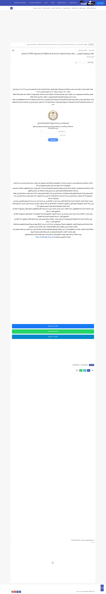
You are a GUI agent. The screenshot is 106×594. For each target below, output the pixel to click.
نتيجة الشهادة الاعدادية (56, 8)
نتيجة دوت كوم (80, 591)
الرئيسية (91, 50)
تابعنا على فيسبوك (53, 326)
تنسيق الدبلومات (66, 8)
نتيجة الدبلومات (74, 8)
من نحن (46, 2)
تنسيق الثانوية (82, 8)
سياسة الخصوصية (62, 2)
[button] (88, 370)
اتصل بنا (52, 2)
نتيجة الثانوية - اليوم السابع (35, 2)
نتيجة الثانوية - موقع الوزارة (20, 2)
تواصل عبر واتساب (53, 331)
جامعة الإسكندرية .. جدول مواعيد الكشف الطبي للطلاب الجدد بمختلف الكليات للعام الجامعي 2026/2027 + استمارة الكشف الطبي (56, 44)
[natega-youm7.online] (12, 592)
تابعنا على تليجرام (53, 336)
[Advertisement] (53, 30)
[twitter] (13, 8)
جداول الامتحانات (46, 8)
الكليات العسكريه (37, 8)
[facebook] (20, 592)
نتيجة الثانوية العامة (91, 8)
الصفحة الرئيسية (73, 2)
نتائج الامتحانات (81, 50)
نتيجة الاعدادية (76, 364)
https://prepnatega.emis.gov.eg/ (45, 237)
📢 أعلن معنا (100, 3)
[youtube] (15, 592)
